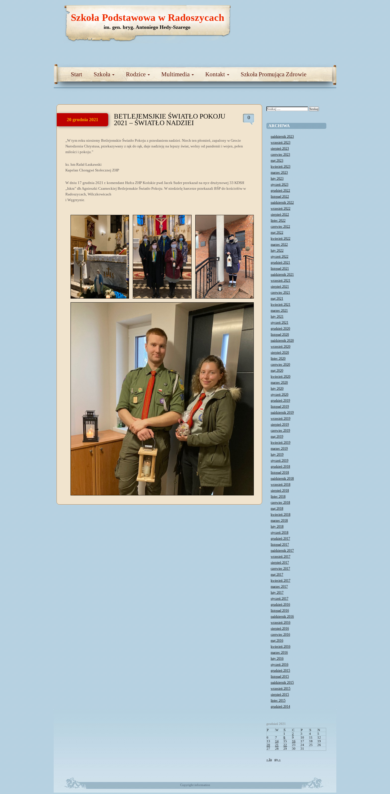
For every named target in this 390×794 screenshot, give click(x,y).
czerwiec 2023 (280, 155)
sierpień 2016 (280, 629)
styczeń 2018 (279, 533)
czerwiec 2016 (280, 635)
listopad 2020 (280, 335)
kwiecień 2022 (280, 239)
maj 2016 (277, 641)
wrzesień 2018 (280, 485)
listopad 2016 (280, 611)
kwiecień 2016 (280, 647)
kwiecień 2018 (280, 515)
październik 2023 (282, 137)
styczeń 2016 (279, 665)
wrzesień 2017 (280, 557)
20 (268, 745)
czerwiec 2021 (280, 293)
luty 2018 (277, 527)
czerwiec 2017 (280, 569)
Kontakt (215, 74)
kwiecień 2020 (280, 377)
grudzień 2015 (280, 671)
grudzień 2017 (280, 539)
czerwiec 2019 (280, 431)
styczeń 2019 (279, 461)
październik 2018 (282, 479)
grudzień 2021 (280, 263)
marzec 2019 (279, 449)
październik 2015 (282, 683)
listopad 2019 (280, 407)
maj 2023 (277, 161)
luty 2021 (277, 317)
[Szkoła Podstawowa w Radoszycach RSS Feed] (305, 11)
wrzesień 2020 (280, 347)
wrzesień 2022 (280, 209)
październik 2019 (282, 413)
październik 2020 (282, 341)
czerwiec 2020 (280, 365)
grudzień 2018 (280, 467)
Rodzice (136, 74)
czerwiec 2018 (280, 503)
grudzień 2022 (280, 191)
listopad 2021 (280, 269)
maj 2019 (277, 437)
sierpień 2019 (280, 425)
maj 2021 (277, 299)
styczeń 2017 (279, 599)
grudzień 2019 (280, 401)
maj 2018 (277, 509)
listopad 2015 (280, 677)
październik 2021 (282, 275)
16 (293, 741)
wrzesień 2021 (280, 281)
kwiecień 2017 (280, 581)
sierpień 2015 (280, 695)
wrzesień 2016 (280, 623)
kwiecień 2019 (280, 443)
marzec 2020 (279, 383)
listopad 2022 (280, 197)
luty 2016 (277, 659)
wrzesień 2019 (280, 419)
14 (277, 741)
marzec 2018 (279, 521)
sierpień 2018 (280, 491)
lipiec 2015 (278, 701)
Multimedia (176, 74)
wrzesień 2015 (280, 689)
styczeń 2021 (279, 323)
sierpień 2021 (280, 287)
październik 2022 (282, 203)
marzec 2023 (279, 173)
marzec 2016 (279, 653)
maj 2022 (277, 233)
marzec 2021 (279, 311)
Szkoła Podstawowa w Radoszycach (147, 17)
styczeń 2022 (279, 257)
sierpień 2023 (280, 149)
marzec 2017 (279, 587)
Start (76, 74)
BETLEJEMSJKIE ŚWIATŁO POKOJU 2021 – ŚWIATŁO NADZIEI (169, 120)
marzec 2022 (279, 245)
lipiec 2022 (278, 221)
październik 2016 (282, 617)
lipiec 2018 (278, 497)
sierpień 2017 (280, 563)
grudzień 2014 (280, 707)
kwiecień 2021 (280, 305)
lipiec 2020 (278, 359)
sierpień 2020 (280, 353)
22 (285, 745)
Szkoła (103, 74)
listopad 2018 (280, 473)
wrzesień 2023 (280, 143)
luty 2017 (277, 593)
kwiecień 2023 (280, 167)
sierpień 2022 (280, 215)
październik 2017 (282, 551)
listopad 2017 (280, 545)
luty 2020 (277, 389)
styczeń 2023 (279, 185)
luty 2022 (277, 251)
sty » (277, 759)
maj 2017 (277, 575)
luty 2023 (277, 179)
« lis (269, 759)
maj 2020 (277, 371)
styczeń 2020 (279, 395)
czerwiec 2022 (280, 227)
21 (277, 745)
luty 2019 (277, 455)
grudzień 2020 (280, 329)
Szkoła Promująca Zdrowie (273, 74)
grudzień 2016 (280, 605)
